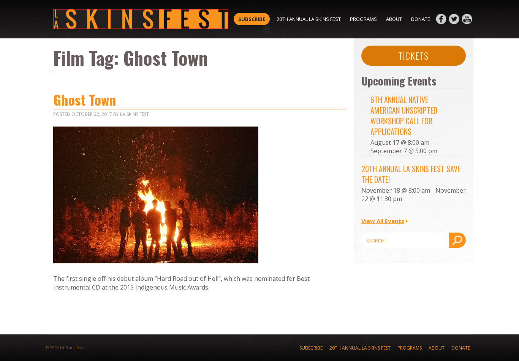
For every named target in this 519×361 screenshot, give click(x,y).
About (394, 19)
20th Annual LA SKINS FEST (309, 19)
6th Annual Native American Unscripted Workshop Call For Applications (403, 115)
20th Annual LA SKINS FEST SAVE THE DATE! (410, 174)
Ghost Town (84, 99)
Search (457, 240)
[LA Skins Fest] (140, 19)
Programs (363, 19)
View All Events (382, 221)
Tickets (413, 55)
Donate (420, 19)
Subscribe (251, 19)
